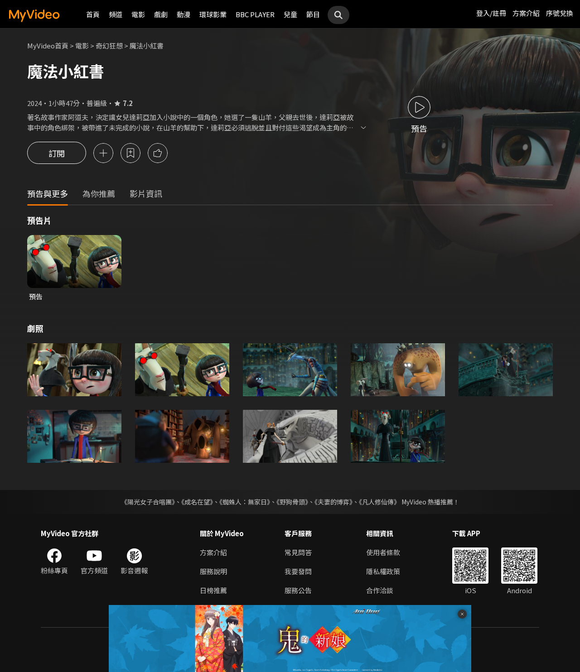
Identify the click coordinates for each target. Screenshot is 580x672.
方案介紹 (526, 13)
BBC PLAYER (255, 14)
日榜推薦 (213, 590)
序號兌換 (559, 13)
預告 (36, 296)
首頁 (93, 14)
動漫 (183, 14)
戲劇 (161, 14)
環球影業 (213, 14)
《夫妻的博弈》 (333, 501)
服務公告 (298, 590)
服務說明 (213, 571)
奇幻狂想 (109, 45)
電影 (138, 14)
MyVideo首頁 (47, 45)
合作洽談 (379, 590)
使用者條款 (383, 552)
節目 (313, 14)
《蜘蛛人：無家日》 (244, 501)
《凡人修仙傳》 (379, 501)
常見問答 (298, 552)
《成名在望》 (197, 501)
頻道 (115, 14)
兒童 (290, 14)
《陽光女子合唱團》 (148, 501)
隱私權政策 (383, 571)
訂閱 (56, 153)
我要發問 (298, 571)
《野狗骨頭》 (292, 501)
